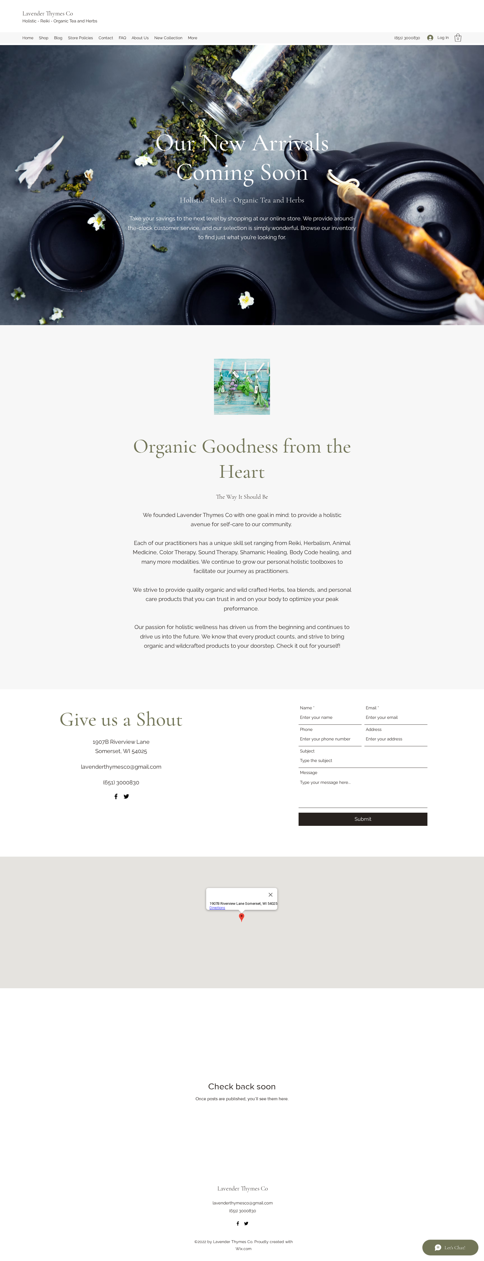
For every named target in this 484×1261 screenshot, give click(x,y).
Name (306, 708)
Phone (306, 730)
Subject (307, 751)
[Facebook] (116, 796)
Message (308, 773)
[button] (458, 38)
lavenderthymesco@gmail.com (121, 766)
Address (373, 730)
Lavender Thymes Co (47, 13)
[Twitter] (126, 796)
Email (371, 708)
